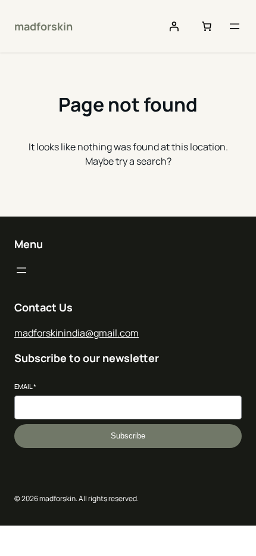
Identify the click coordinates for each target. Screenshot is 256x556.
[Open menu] (234, 26)
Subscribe (128, 435)
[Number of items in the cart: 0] (206, 26)
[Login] (174, 26)
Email (25, 386)
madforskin (43, 26)
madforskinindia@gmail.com (76, 332)
